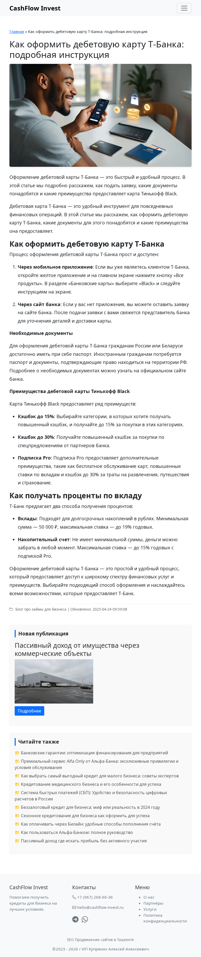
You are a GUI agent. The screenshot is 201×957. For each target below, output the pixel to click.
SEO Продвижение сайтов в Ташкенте (100, 939)
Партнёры (153, 903)
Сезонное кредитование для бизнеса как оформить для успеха (85, 815)
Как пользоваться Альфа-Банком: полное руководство (77, 832)
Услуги (150, 909)
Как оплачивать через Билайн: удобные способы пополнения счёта (91, 824)
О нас (148, 897)
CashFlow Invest (34, 8)
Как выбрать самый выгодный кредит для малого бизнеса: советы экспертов (100, 776)
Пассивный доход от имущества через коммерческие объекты (77, 649)
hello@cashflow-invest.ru (100, 907)
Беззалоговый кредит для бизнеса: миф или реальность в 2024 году (90, 807)
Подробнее (29, 711)
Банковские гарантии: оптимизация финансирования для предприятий (94, 753)
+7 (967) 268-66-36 (95, 897)
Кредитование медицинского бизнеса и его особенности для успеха (91, 784)
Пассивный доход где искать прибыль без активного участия (84, 841)
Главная (16, 31)
